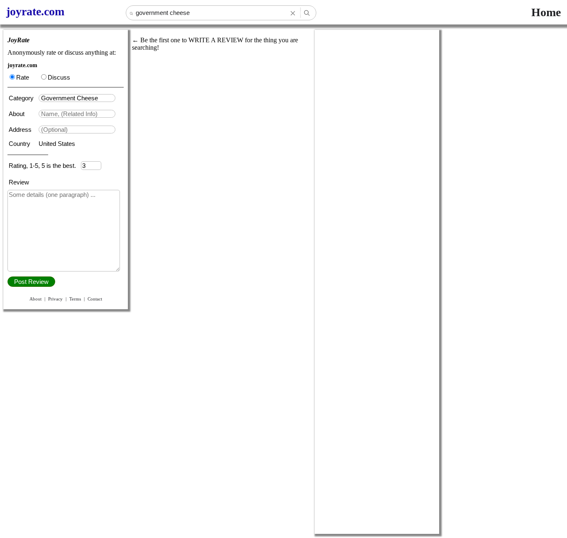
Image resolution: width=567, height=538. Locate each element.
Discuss (59, 77)
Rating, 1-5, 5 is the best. (45, 165)
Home (546, 12)
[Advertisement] (377, 154)
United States (57, 143)
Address (21, 129)
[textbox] (77, 98)
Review (19, 182)
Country (20, 143)
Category (23, 98)
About (17, 113)
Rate (22, 77)
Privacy (55, 298)
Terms (75, 298)
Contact (95, 298)
